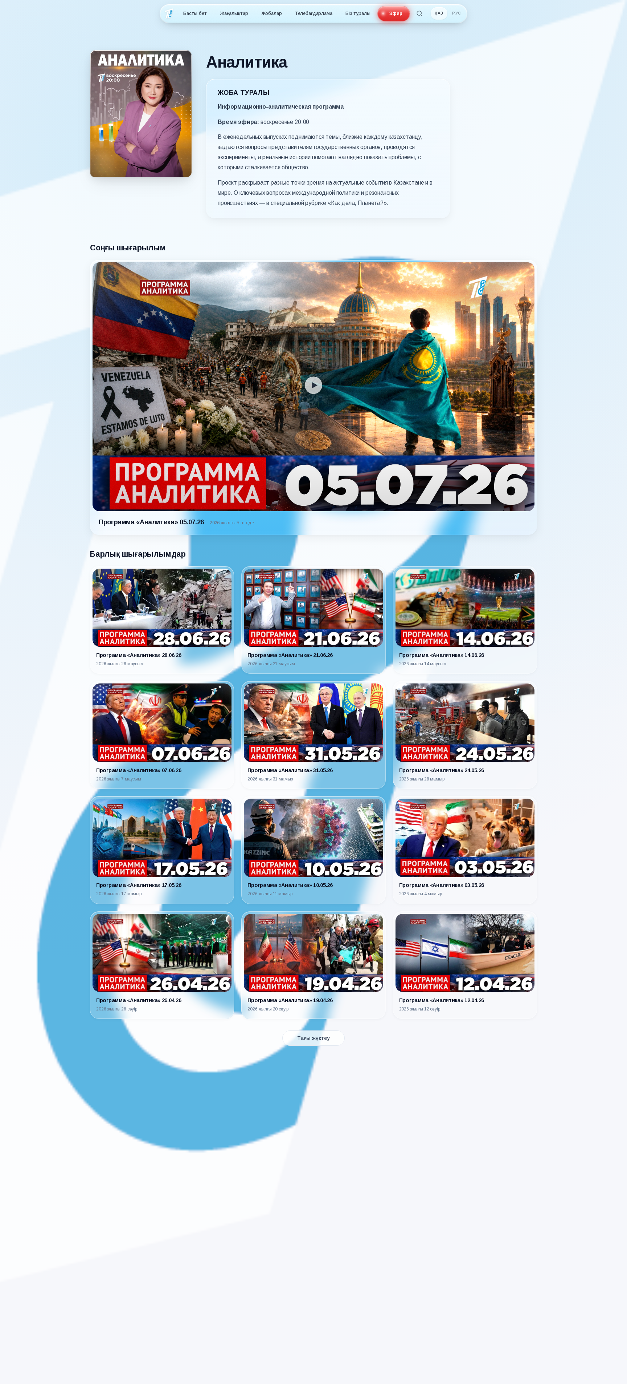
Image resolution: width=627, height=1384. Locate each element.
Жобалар (271, 13)
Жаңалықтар (234, 13)
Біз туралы (357, 13)
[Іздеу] (419, 13)
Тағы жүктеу (313, 1038)
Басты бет (195, 13)
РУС (456, 13)
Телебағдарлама (313, 13)
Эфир (395, 13)
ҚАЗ (439, 13)
